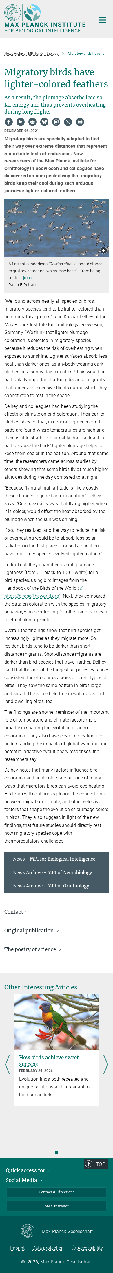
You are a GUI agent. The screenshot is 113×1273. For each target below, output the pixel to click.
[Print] (80, 122)
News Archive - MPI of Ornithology (51, 886)
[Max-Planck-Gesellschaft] (31, 1231)
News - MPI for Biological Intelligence (54, 859)
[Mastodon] (56, 122)
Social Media (22, 1180)
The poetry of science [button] (30, 949)
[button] (103, 251)
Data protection (48, 1248)
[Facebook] (8, 122)
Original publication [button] (29, 931)
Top (100, 1164)
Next (105, 1065)
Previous (7, 1065)
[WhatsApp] (68, 122)
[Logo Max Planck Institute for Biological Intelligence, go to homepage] (45, 18)
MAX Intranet (57, 1206)
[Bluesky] (44, 122)
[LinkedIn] (20, 122)
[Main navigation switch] (102, 20)
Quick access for (26, 1170)
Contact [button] (14, 912)
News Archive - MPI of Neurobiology (52, 872)
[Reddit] (32, 122)
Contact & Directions (56, 1192)
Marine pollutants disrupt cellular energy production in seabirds (57, 1064)
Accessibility (90, 1248)
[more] (28, 277)
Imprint (17, 1248)
